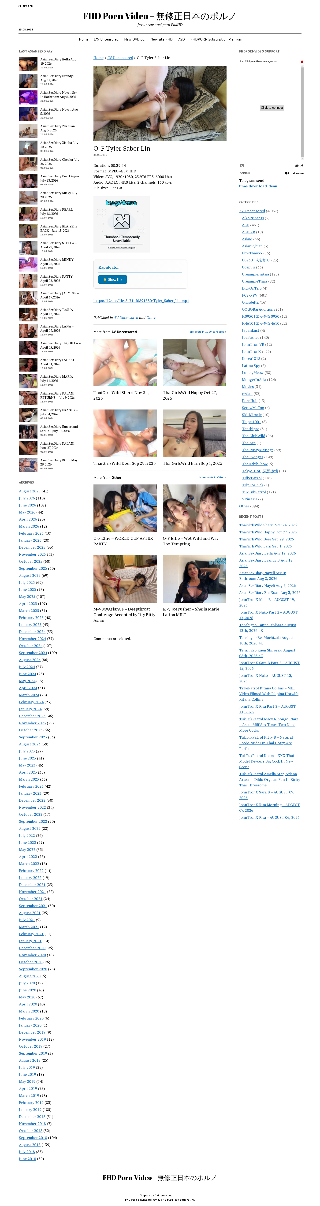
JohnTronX (251, 351)
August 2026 (30, 491)
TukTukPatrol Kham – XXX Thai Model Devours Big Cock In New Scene (266, 761)
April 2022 (28, 856)
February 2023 (31, 786)
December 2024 (32, 631)
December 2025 (32, 547)
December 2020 (32, 947)
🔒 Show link (112, 279)
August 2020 (30, 976)
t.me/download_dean (258, 186)
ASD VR (248, 231)
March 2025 (29, 610)
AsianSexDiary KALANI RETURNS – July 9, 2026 (57, 395)
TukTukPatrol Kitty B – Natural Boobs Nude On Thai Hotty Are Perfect (266, 743)
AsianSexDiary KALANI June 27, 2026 (57, 445)
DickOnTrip (252, 288)
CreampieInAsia (255, 274)
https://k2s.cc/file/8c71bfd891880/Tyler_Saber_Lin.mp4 (141, 300)
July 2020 (27, 983)
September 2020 (33, 969)
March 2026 (29, 526)
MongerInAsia (254, 379)
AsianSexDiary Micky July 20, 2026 (58, 195)
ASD (181, 39)
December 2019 (32, 1032)
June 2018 (27, 1158)
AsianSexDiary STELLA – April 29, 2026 (58, 245)
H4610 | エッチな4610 (260, 323)
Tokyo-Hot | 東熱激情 (260, 470)
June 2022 (27, 842)
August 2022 (30, 828)
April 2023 (28, 772)
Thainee (249, 442)
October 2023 (30, 730)
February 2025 (31, 617)
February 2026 (31, 533)
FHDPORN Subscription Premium (216, 39)
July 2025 (27, 582)
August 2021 (30, 912)
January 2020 (30, 1025)
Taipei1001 (251, 421)
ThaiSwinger (252, 456)
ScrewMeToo (253, 407)
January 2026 (30, 540)
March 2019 (29, 1095)
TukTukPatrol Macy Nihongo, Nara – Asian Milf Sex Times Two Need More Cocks (268, 724)
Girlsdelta (250, 302)
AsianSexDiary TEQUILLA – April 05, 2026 (60, 345)
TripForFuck (252, 485)
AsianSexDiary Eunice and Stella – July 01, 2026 (59, 428)
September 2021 (33, 905)
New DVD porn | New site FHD (148, 39)
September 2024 (33, 652)
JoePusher (250, 337)
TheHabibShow (255, 463)
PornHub (249, 400)
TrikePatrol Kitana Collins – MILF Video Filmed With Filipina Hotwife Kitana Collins (268, 693)
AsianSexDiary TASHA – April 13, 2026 (57, 312)
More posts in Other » (213, 477)
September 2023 (33, 737)
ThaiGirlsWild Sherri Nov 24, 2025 (121, 395)
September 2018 (33, 1137)
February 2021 (31, 933)
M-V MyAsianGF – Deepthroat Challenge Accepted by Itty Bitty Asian (124, 614)
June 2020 (27, 990)
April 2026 (28, 519)
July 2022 (27, 835)
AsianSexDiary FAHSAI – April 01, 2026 (58, 362)
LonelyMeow (253, 372)
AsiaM (247, 239)
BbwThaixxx (252, 253)
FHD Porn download (138, 1199)
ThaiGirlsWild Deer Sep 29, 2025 (124, 463)
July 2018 (27, 1151)
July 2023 (27, 751)
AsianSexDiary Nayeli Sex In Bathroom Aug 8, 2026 (58, 94)
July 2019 (27, 1067)
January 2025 (30, 624)
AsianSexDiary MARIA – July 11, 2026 (57, 378)
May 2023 (27, 765)
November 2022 (32, 807)
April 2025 (28, 603)
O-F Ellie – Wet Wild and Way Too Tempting (191, 541)
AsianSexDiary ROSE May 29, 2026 (59, 462)
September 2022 (33, 821)
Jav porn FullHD (185, 1199)
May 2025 (27, 596)
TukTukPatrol (254, 492)
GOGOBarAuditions (258, 309)
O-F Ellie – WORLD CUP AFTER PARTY (123, 541)
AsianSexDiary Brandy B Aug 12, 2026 (57, 78)
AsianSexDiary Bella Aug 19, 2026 (58, 61)
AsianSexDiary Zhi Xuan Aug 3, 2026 (57, 128)
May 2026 (27, 512)
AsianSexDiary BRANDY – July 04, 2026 (59, 412)
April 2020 (28, 1004)
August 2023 (30, 744)
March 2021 (29, 926)
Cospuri (248, 267)
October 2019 (30, 1046)
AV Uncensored (120, 57)
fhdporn (144, 1195)
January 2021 (30, 940)
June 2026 (27, 505)
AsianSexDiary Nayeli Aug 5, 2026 (59, 111)
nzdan (247, 393)
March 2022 (29, 863)
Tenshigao (250, 428)
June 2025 (27, 589)
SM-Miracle (252, 414)
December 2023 (32, 715)
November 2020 (32, 954)
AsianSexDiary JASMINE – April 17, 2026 (59, 295)
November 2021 (32, 891)
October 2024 (30, 645)
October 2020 (30, 961)
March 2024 (29, 694)
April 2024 (28, 687)
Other (151, 317)
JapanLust (250, 330)
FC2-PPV (249, 295)
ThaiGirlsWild (253, 435)
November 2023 (32, 723)
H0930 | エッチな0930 (260, 316)
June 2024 (27, 673)
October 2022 (30, 814)
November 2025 (32, 554)
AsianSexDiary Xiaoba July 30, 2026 (59, 145)
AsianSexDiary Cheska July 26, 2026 (59, 161)
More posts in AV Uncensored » (207, 331)
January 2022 (30, 877)
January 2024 (30, 708)
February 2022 (31, 870)
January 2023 (30, 793)
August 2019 (30, 1060)
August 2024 (30, 659)
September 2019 (33, 1053)
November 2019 (32, 1039)
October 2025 (30, 561)
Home (84, 39)
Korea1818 (251, 358)
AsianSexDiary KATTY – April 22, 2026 (57, 278)
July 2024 (27, 666)
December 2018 (32, 1116)
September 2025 (33, 568)
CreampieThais (254, 281)
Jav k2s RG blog (163, 1199)
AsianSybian (252, 246)
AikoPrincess (253, 217)
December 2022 (32, 800)
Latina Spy (251, 365)
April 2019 (28, 1088)
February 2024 (31, 701)
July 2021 (27, 919)
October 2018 (30, 1130)
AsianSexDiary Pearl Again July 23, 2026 (59, 178)
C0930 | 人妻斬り (256, 260)
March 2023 (29, 779)
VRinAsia (249, 499)
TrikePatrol (252, 477)
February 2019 (31, 1102)
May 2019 (27, 1081)
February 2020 (31, 1018)
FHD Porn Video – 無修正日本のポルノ (160, 16)
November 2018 (32, 1123)
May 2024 (27, 680)
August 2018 (30, 1144)
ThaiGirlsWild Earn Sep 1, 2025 (192, 463)
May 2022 (27, 849)
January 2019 (30, 1109)
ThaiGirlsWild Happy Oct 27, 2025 (190, 395)
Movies (248, 386)
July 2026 (27, 498)
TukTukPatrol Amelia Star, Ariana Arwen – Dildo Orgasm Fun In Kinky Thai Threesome (269, 779)
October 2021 (30, 898)
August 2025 (30, 575)
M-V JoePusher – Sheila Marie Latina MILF (191, 611)
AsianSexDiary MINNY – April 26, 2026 (58, 261)
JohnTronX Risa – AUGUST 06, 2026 (269, 817)
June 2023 (27, 758)
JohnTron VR (253, 344)
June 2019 (27, 1074)
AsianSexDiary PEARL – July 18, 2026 (57, 211)
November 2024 (32, 638)
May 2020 (27, 997)
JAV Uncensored (106, 39)
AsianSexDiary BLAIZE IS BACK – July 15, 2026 (59, 228)
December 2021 (32, 884)
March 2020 (29, 1011)
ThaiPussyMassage (257, 449)
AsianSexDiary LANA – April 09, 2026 (57, 328)
